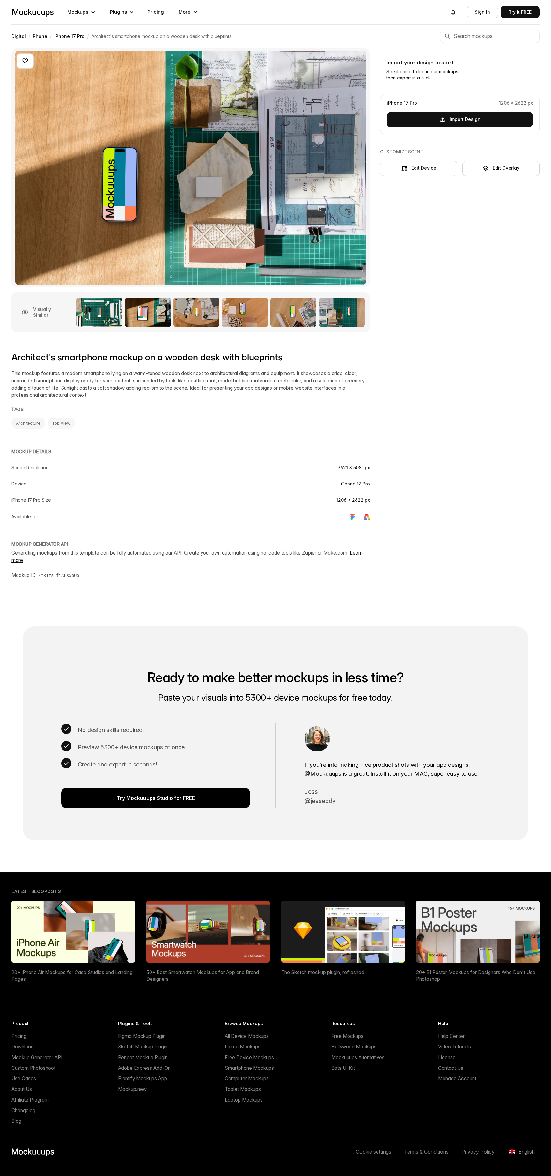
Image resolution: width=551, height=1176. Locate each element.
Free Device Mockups (249, 1057)
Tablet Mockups (243, 1089)
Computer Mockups (247, 1079)
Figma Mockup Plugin (141, 1036)
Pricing (155, 12)
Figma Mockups (243, 1047)
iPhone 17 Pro (355, 483)
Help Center (451, 1036)
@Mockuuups (323, 773)
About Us (21, 1089)
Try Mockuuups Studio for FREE (156, 798)
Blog (16, 1121)
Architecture (28, 422)
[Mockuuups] (32, 12)
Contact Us (450, 1068)
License (447, 1057)
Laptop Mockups (244, 1100)
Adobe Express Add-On (144, 1068)
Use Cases (23, 1079)
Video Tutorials (454, 1047)
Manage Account (457, 1079)
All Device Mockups (247, 1036)
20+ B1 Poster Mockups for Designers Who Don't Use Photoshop (475, 975)
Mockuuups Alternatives (358, 1057)
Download (22, 1047)
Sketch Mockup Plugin (142, 1047)
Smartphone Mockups (249, 1068)
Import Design (465, 119)
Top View (61, 422)
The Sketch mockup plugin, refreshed (322, 972)
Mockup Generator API (36, 1057)
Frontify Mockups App (142, 1079)
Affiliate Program (30, 1100)
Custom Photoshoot (33, 1068)
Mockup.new (132, 1089)
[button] (81, 12)
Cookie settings (373, 1151)
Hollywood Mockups (354, 1047)
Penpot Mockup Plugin (143, 1057)
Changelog (23, 1110)
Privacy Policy (478, 1151)
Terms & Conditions (426, 1151)
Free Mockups (347, 1036)
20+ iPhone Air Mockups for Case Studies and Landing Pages (72, 975)
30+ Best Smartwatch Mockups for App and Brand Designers (202, 975)
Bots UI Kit (343, 1068)
